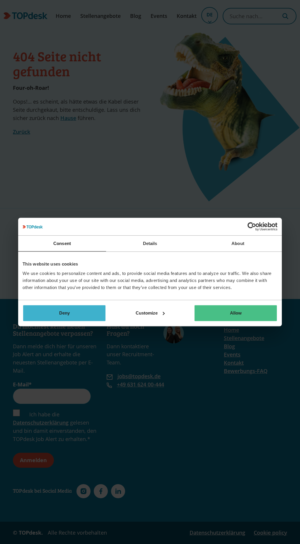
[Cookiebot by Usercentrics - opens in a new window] (251, 226)
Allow (236, 312)
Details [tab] (150, 243)
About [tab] (237, 243)
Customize (147, 312)
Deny (64, 312)
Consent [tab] (62, 243)
